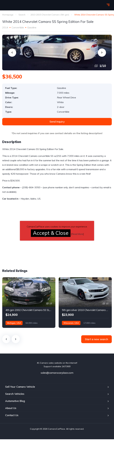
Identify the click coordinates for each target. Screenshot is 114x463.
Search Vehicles (14, 393)
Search (22, 14)
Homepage (7, 14)
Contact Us (11, 415)
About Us (10, 408)
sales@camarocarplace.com (57, 372)
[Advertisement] (27, 241)
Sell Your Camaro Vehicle (20, 386)
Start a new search (96, 339)
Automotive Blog (15, 400)
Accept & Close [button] (50, 233)
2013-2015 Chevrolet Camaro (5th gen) (50, 14)
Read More (77, 234)
